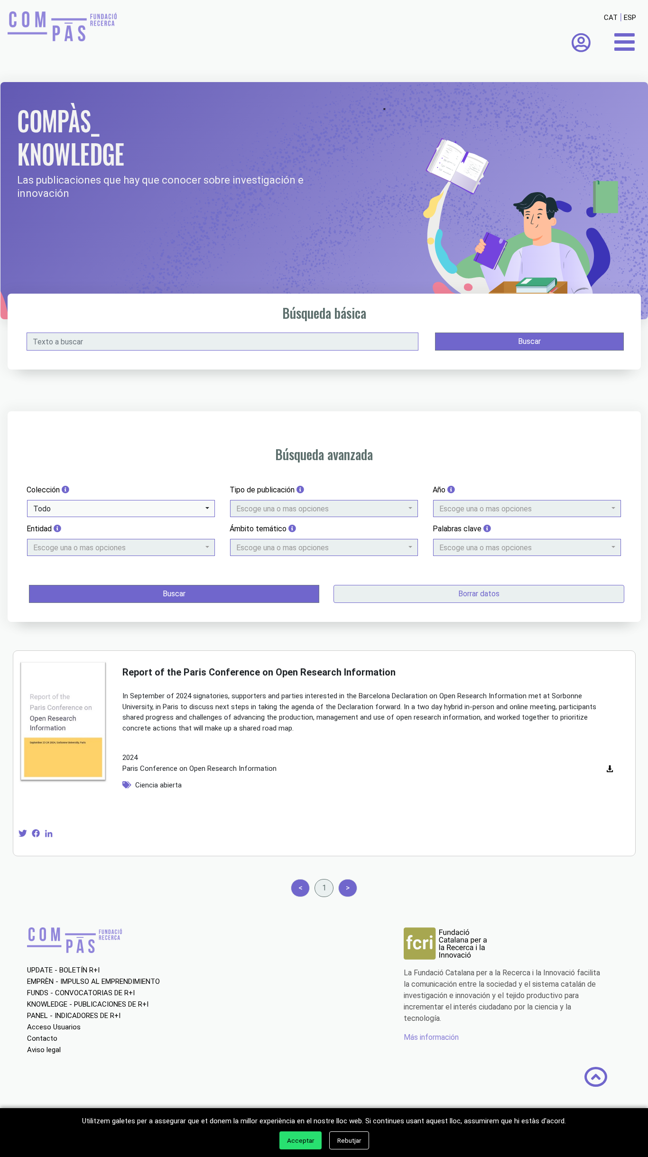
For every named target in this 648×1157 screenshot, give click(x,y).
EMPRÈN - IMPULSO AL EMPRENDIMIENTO (93, 981)
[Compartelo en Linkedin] (49, 832)
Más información (431, 1037)
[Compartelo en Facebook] (36, 832)
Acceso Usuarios (54, 1027)
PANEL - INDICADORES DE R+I (73, 1015)
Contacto (42, 1038)
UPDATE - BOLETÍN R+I (63, 970)
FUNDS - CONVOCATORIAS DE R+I (81, 993)
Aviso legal (44, 1050)
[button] (121, 509)
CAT (611, 17)
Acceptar (300, 1140)
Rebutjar (349, 1140)
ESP (630, 17)
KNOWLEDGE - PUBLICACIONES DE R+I (87, 1004)
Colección (44, 489)
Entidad (40, 528)
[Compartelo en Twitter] (22, 832)
